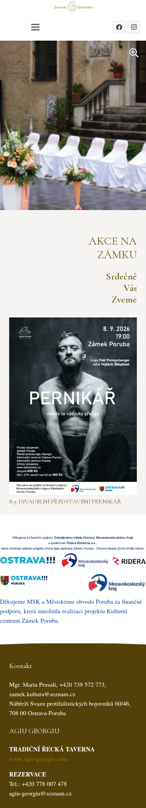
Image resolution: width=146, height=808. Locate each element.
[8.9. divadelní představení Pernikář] (73, 322)
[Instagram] (134, 27)
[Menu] (35, 27)
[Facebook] (119, 27)
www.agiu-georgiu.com (38, 758)
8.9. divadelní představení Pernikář (65, 501)
